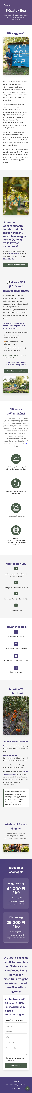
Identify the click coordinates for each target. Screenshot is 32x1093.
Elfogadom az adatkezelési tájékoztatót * (15, 1059)
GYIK (26, 443)
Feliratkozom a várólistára (16, 265)
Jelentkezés (16, 1065)
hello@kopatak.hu (19, 1085)
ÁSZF (13, 1088)
